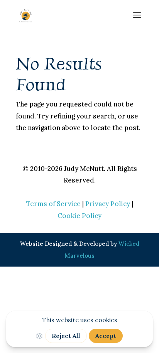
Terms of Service (53, 203)
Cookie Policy (79, 215)
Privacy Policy (107, 203)
